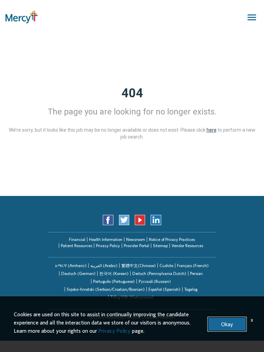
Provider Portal (136, 245)
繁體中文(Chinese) (138, 265)
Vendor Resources (187, 245)
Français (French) (193, 265)
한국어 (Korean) (114, 273)
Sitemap (160, 245)
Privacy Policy (108, 245)
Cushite (166, 265)
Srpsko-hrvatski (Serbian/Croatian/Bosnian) (106, 289)
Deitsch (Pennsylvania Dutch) (159, 273)
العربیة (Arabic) (104, 265)
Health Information (105, 239)
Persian (196, 273)
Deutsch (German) (78, 273)
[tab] (70, 265)
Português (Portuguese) (114, 281)
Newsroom (135, 239)
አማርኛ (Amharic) (71, 265)
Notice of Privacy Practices (172, 239)
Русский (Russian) (155, 281)
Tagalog (190, 289)
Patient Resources (76, 245)
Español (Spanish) (164, 289)
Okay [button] (227, 324)
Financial (77, 239)
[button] (70, 265)
